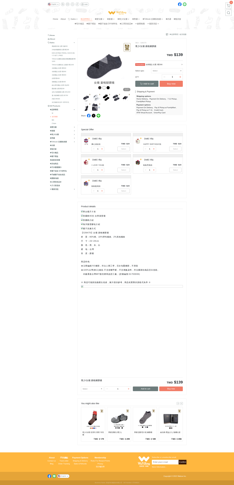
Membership (100, 458)
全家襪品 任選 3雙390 (59, 75)
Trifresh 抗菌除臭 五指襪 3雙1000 (63, 65)
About (52, 458)
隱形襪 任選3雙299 (58, 88)
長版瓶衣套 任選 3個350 (60, 46)
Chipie (54, 123)
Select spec (139, 71)
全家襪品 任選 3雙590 (59, 68)
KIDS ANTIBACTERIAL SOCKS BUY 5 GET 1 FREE (63, 54)
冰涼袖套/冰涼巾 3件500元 (60, 102)
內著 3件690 (56, 99)
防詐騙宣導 (100, 466)
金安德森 (55, 116)
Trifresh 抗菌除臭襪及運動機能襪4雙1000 (64, 60)
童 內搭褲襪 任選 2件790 (60, 95)
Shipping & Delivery (80, 461)
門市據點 (64, 458)
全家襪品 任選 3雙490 (59, 71)
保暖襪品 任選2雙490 (59, 82)
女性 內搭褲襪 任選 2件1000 (61, 92)
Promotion (140, 64)
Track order (64, 461)
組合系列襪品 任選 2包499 (60, 85)
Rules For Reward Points (100, 461)
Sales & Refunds (80, 464)
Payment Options (80, 458)
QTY (137, 77)
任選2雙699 (56, 78)
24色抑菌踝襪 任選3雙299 (60, 50)
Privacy (100, 464)
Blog (51, 464)
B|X (53, 120)
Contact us (52, 461)
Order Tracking (64, 464)
